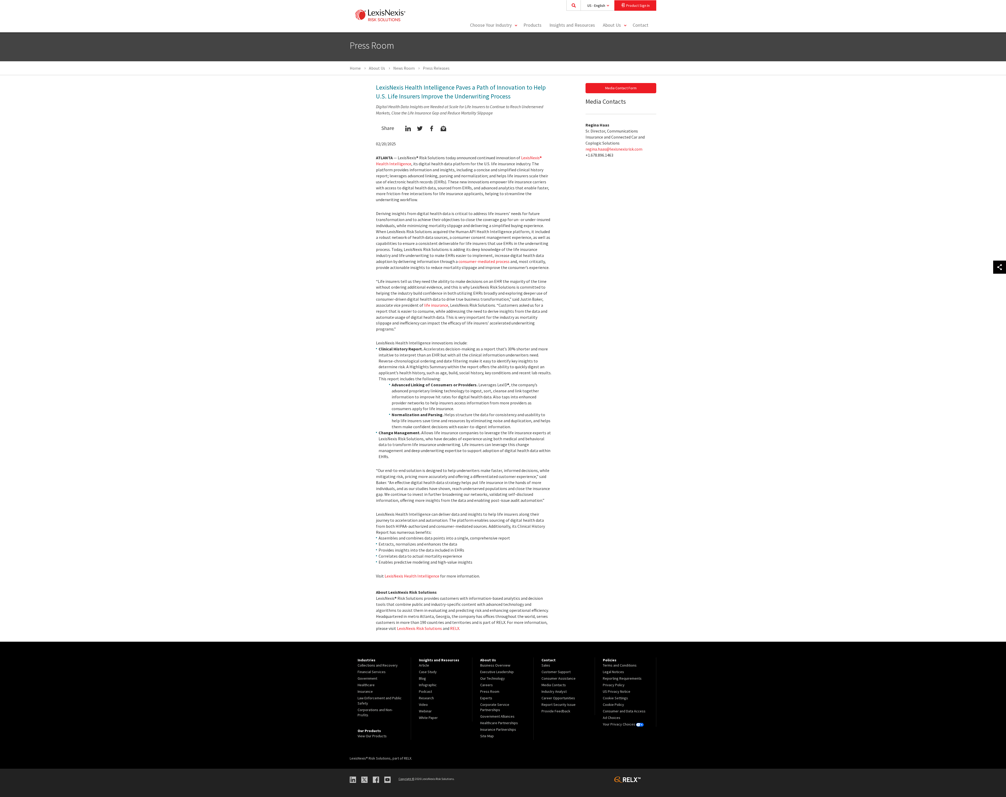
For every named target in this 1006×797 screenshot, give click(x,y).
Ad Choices (611, 717)
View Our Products (372, 736)
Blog (422, 678)
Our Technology (492, 678)
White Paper (428, 717)
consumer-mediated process (484, 261)
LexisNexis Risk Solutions (419, 628)
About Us (612, 25)
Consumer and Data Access (624, 711)
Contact (640, 25)
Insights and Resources (572, 25)
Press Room (489, 691)
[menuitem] (532, 25)
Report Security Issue (559, 704)
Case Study (428, 671)
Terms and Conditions (620, 665)
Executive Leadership (497, 671)
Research (426, 698)
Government (367, 678)
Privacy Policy (614, 685)
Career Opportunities (558, 698)
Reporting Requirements (622, 678)
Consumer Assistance (559, 678)
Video (423, 704)
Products (532, 25)
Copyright (406, 779)
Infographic (428, 685)
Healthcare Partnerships (499, 723)
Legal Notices (613, 671)
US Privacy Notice (616, 691)
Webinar (425, 711)
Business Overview (495, 665)
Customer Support (556, 671)
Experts (486, 698)
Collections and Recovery (378, 665)
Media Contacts (554, 685)
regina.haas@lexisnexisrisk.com (614, 149)
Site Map (487, 736)
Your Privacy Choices (619, 724)
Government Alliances (497, 716)
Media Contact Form (621, 88)
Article (424, 665)
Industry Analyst (554, 691)
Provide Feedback (556, 711)
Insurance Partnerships (498, 729)
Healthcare (366, 685)
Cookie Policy (613, 704)
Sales (546, 665)
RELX (454, 628)
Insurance (365, 691)
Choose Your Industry (491, 25)
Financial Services (372, 671)
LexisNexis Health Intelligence (412, 576)
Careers (486, 685)
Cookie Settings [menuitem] (615, 698)
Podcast (425, 691)
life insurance (436, 305)
